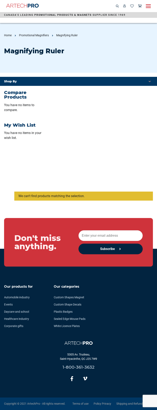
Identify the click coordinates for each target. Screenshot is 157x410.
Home (8, 35)
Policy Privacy (102, 403)
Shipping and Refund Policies (134, 403)
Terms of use (80, 403)
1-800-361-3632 (78, 367)
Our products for (18, 286)
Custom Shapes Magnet (69, 297)
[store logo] (22, 6)
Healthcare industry (16, 318)
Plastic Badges (63, 311)
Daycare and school (16, 311)
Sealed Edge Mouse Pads (69, 318)
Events (8, 304)
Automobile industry (17, 297)
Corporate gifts (13, 326)
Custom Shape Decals (67, 304)
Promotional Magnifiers (34, 35)
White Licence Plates (67, 326)
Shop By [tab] (10, 81)
